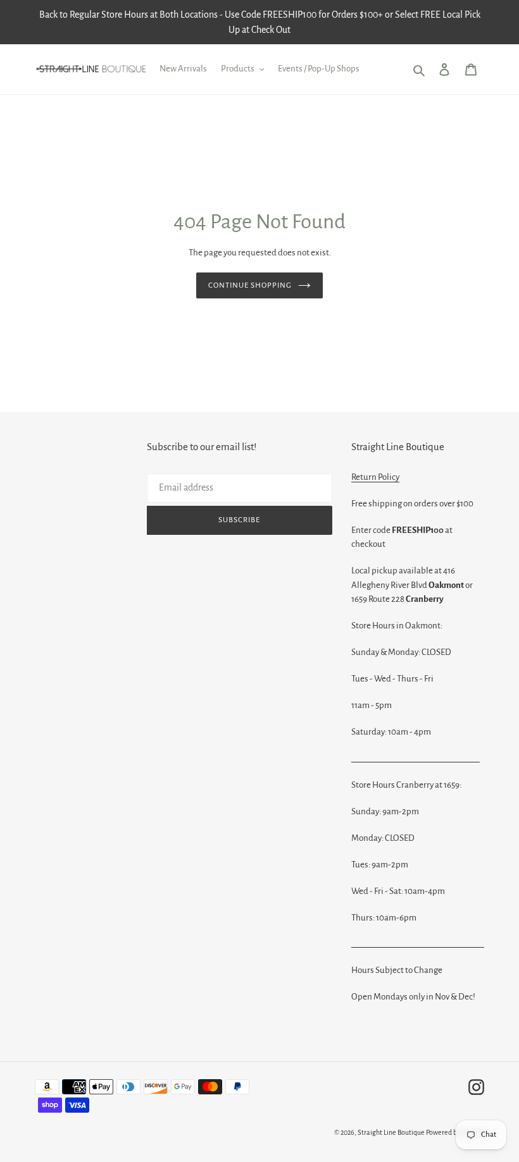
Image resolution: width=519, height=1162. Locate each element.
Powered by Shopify (455, 1132)
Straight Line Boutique (391, 1132)
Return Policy (375, 477)
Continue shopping (250, 285)
